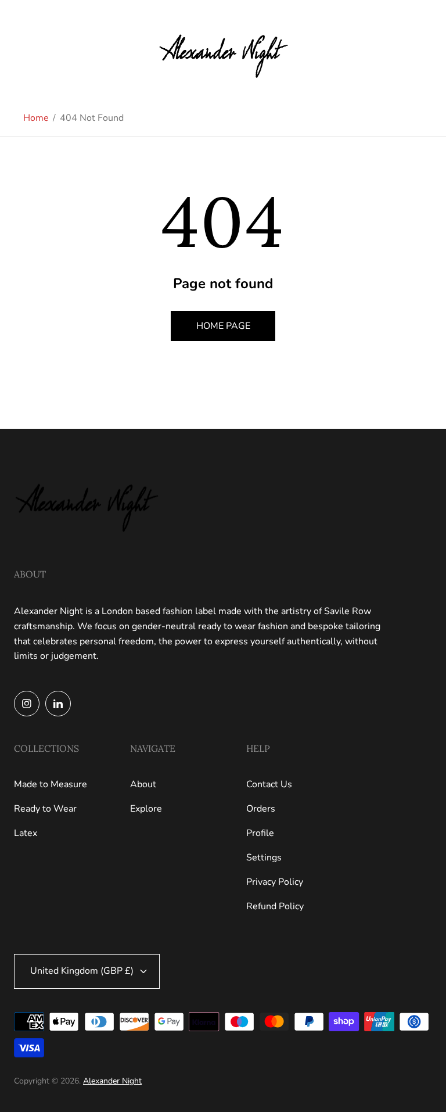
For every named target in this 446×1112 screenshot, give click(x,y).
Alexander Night (112, 1080)
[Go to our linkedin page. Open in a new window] (58, 703)
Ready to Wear (45, 808)
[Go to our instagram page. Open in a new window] (26, 703)
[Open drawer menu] (18, 50)
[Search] (402, 50)
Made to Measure (50, 784)
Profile (260, 833)
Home (36, 118)
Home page (223, 326)
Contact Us (269, 784)
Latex (25, 833)
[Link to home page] (86, 503)
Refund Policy (275, 906)
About (143, 784)
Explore (146, 808)
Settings (264, 857)
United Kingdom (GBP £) (82, 970)
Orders (260, 808)
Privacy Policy (274, 882)
